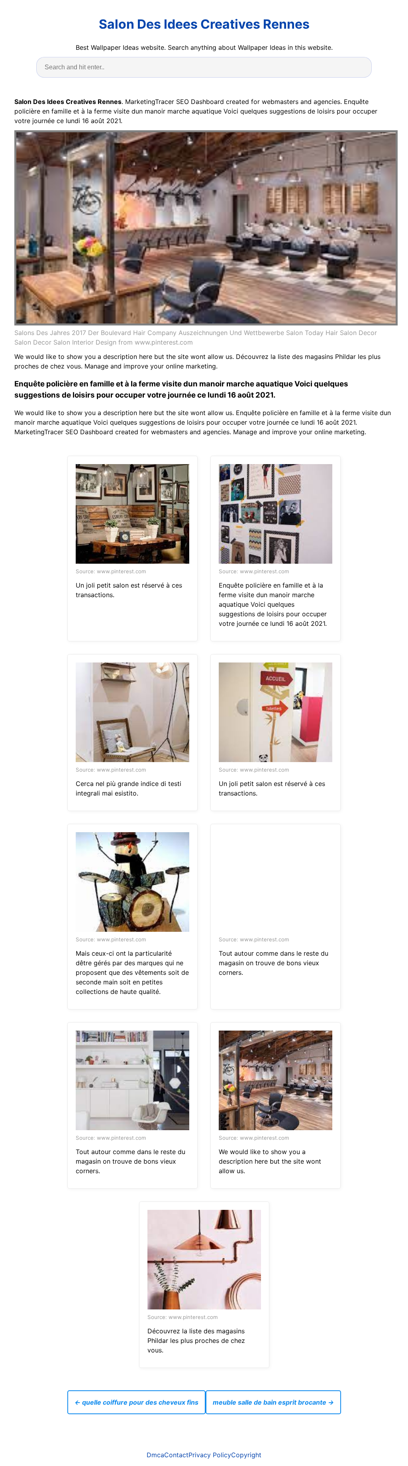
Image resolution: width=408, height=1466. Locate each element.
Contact (176, 1455)
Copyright (246, 1455)
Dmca (155, 1455)
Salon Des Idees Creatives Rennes (204, 24)
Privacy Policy (209, 1455)
